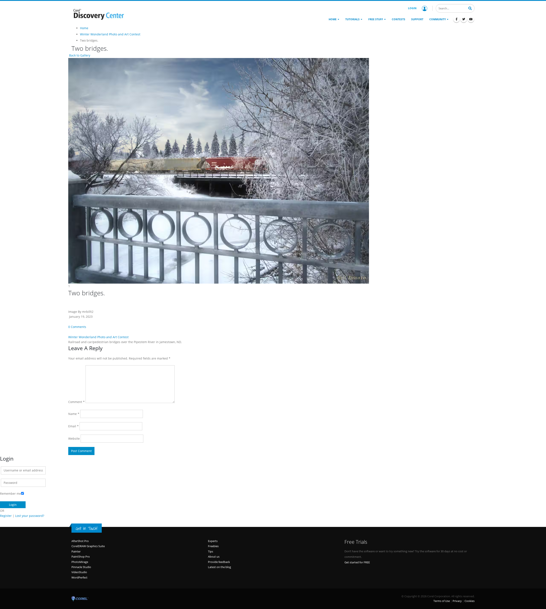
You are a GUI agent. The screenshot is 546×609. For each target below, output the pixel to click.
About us (213, 556)
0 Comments (77, 327)
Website (74, 438)
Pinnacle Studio (81, 567)
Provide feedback (219, 562)
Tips (210, 551)
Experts (213, 541)
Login (412, 8)
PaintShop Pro (80, 556)
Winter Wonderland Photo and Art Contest (98, 337)
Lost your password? (29, 516)
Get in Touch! (86, 528)
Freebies (213, 546)
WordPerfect (79, 577)
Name (73, 414)
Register (6, 516)
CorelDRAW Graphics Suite (88, 546)
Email (73, 426)
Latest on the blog (219, 567)
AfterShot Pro (80, 541)
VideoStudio (79, 572)
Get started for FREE (357, 562)
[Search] (470, 8)
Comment (76, 402)
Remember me (10, 494)
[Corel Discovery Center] (98, 13)
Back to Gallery (79, 55)
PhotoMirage (79, 562)
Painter (76, 551)
